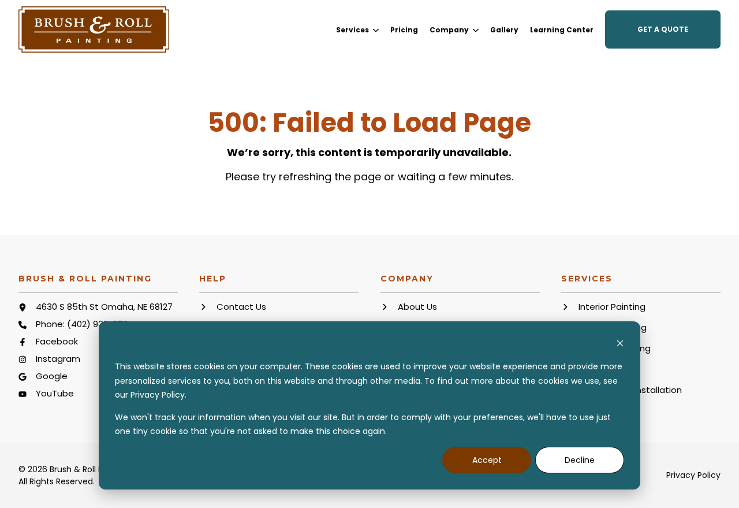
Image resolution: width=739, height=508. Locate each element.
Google (52, 376)
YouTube (55, 393)
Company (449, 30)
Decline (580, 460)
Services (352, 30)
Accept (487, 460)
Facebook (57, 341)
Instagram (58, 359)
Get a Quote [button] (662, 29)
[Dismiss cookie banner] (620, 345)
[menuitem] (357, 30)
